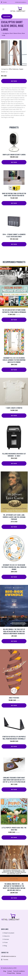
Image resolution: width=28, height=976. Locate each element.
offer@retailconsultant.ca (20, 2)
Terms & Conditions (19, 971)
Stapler (21, 69)
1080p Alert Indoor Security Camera (14, 155)
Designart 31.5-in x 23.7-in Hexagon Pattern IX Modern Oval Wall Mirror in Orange (14, 567)
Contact (9, 971)
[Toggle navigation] (3, 9)
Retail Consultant (9, 933)
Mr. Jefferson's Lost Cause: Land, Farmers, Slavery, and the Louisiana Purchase (14, 517)
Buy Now (14, 81)
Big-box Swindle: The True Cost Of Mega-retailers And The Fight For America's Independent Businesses (14, 631)
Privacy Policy (11, 973)
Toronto (5, 2)
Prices (6, 942)
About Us (7, 936)
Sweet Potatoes (14, 698)
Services (6, 939)
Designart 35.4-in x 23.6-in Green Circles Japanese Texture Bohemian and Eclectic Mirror (14, 360)
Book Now (6, 16)
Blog (5, 946)
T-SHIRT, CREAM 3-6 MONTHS (14, 408)
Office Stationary (14, 69)
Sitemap (18, 973)
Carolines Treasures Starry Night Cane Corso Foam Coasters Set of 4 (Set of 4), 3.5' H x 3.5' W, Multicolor (14, 780)
